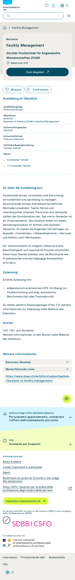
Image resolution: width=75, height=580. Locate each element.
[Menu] (68, 15)
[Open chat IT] (66, 399)
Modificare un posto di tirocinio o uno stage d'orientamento (31, 479)
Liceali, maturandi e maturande (22, 467)
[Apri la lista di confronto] (54, 5)
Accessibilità (57, 557)
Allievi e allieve (12, 461)
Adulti (6, 472)
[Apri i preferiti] (46, 5)
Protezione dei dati (33, 557)
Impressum (10, 557)
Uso (5, 564)
